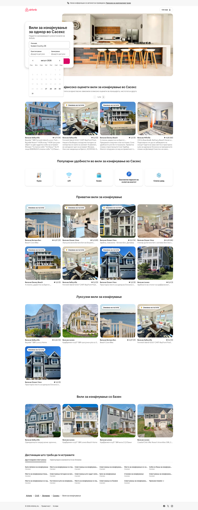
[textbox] (39, 54)
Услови (55, 506)
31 (32, 93)
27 (46, 89)
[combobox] (49, 46)
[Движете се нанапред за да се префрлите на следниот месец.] (59, 60)
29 (55, 89)
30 (60, 89)
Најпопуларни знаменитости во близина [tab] (65, 460)
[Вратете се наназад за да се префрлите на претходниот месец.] (33, 60)
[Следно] (103, 97)
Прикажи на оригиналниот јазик (118, 3)
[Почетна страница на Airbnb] (31, 9)
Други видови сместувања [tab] (35, 460)
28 (51, 89)
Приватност (46, 506)
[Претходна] (95, 97)
